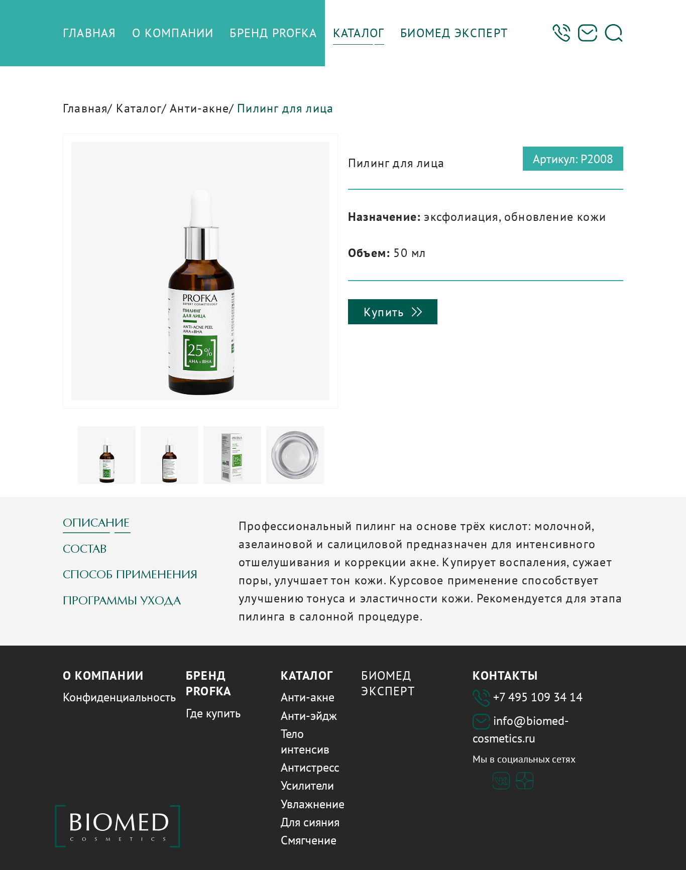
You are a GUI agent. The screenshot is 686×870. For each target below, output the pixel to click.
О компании (103, 675)
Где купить (213, 713)
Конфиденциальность (119, 697)
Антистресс (310, 767)
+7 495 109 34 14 (538, 697)
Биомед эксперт (387, 683)
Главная (85, 108)
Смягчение (308, 840)
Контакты (505, 675)
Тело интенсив (305, 741)
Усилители (307, 785)
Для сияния (310, 822)
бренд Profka (209, 683)
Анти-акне (199, 108)
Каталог (139, 108)
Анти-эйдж (309, 715)
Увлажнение (313, 804)
